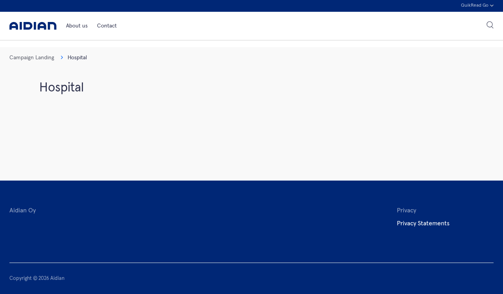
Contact (107, 26)
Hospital (77, 57)
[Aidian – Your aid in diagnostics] (33, 26)
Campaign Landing (31, 57)
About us (77, 26)
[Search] (490, 26)
